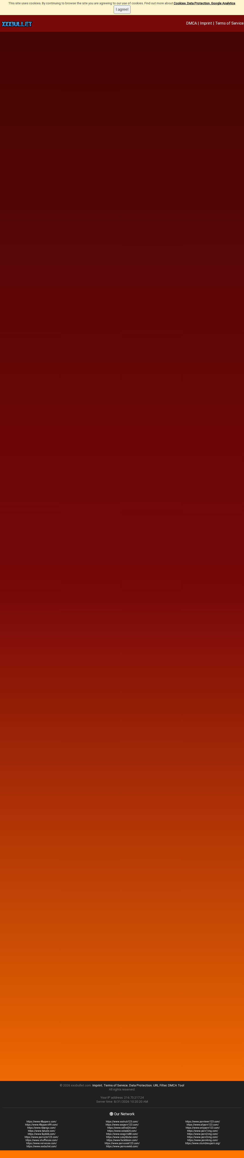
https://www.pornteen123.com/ (202, 1121)
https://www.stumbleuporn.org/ (202, 1143)
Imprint (206, 23)
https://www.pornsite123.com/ (41, 1137)
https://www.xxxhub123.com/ (122, 1121)
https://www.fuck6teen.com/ (122, 1140)
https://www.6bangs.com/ (41, 1127)
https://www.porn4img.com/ (202, 1140)
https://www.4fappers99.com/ (41, 1124)
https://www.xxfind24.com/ (122, 1127)
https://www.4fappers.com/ (41, 1121)
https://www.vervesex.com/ (41, 1143)
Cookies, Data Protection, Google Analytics (204, 3)
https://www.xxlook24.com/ (122, 1130)
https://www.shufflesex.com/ (41, 1140)
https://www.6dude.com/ (41, 1130)
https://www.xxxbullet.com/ (41, 1146)
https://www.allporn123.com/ (203, 1124)
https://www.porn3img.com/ (202, 1137)
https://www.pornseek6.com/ (122, 1146)
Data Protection (140, 1085)
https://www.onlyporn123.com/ (203, 1127)
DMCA (191, 23)
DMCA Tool (176, 1085)
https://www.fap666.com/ (42, 1134)
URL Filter (160, 1085)
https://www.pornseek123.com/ (122, 1143)
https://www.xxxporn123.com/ (122, 1124)
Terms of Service (229, 23)
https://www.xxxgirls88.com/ (122, 1134)
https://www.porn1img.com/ (202, 1130)
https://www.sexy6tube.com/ (122, 1137)
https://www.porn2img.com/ (202, 1134)
